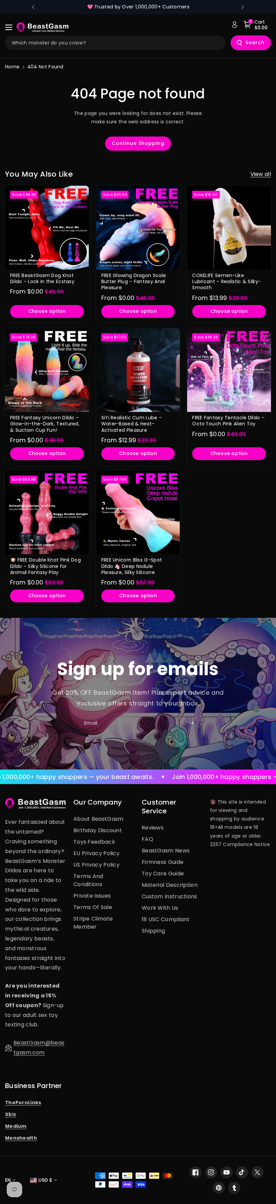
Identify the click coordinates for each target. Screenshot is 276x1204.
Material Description (170, 885)
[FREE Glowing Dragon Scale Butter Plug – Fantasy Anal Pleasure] (138, 228)
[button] (10, 27)
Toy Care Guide (163, 873)
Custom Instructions (169, 896)
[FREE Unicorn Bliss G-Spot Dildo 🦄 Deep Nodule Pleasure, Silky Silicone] (138, 512)
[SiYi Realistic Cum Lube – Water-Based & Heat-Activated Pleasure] (138, 370)
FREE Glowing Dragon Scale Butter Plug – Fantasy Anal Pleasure (133, 281)
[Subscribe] (191, 723)
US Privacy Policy (96, 865)
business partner (33, 1085)
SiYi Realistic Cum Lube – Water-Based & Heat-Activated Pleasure (131, 424)
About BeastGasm (98, 819)
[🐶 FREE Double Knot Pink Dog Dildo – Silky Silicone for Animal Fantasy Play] (47, 512)
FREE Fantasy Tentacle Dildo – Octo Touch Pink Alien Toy (228, 421)
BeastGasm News (165, 850)
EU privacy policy (96, 853)
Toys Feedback (94, 842)
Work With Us (160, 908)
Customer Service (159, 806)
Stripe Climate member (93, 923)
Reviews (153, 828)
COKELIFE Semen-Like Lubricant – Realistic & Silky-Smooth (226, 281)
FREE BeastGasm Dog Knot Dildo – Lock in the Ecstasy (42, 278)
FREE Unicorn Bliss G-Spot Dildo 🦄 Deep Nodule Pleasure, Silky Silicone (131, 566)
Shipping (153, 931)
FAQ (147, 839)
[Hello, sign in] (234, 24)
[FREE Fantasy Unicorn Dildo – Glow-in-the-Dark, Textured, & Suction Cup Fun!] (47, 370)
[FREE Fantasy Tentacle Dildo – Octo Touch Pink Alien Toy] (229, 370)
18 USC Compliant (166, 919)
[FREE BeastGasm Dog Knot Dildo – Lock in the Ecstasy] (47, 228)
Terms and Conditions (88, 880)
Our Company (97, 802)
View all (260, 174)
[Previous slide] (33, 7)
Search (255, 42)
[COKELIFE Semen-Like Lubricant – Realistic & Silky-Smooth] (229, 228)
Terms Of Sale (92, 907)
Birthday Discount (97, 830)
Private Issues (92, 896)
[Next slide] (243, 7)
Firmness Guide (162, 862)
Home (12, 66)
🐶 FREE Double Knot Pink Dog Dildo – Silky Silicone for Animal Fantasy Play (45, 566)
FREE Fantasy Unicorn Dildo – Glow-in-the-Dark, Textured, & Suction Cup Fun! (44, 424)
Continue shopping (138, 143)
